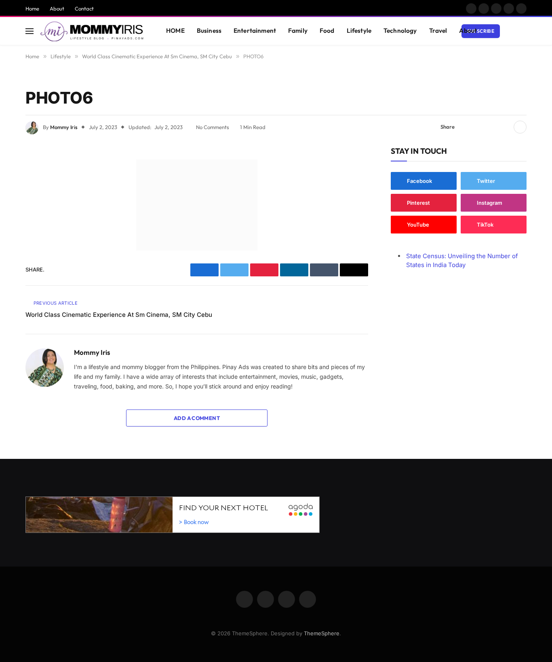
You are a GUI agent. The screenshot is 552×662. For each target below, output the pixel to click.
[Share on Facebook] (465, 127)
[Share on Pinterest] (491, 127)
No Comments (212, 127)
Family (298, 30)
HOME (175, 30)
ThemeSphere (321, 633)
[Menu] (29, 31)
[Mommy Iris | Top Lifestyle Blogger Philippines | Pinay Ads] (93, 31)
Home (32, 8)
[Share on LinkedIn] (504, 127)
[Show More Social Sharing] (520, 127)
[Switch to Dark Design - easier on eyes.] (511, 31)
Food (327, 30)
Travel (438, 30)
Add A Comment (197, 418)
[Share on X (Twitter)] (478, 127)
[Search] (523, 31)
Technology (400, 30)
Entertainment (255, 30)
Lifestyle (359, 30)
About (57, 8)
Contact (84, 8)
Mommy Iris (64, 127)
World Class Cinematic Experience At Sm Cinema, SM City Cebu (118, 314)
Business (209, 30)
